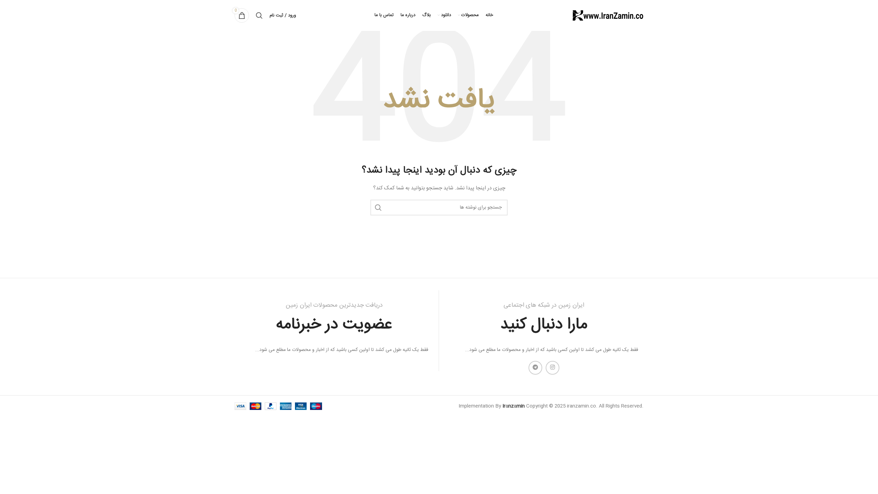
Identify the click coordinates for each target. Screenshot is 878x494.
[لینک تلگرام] (535, 368)
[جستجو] (259, 15)
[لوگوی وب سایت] (607, 16)
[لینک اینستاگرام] (552, 368)
